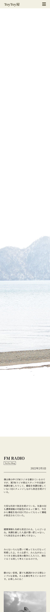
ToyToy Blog (10, 463)
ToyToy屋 (12, 4)
